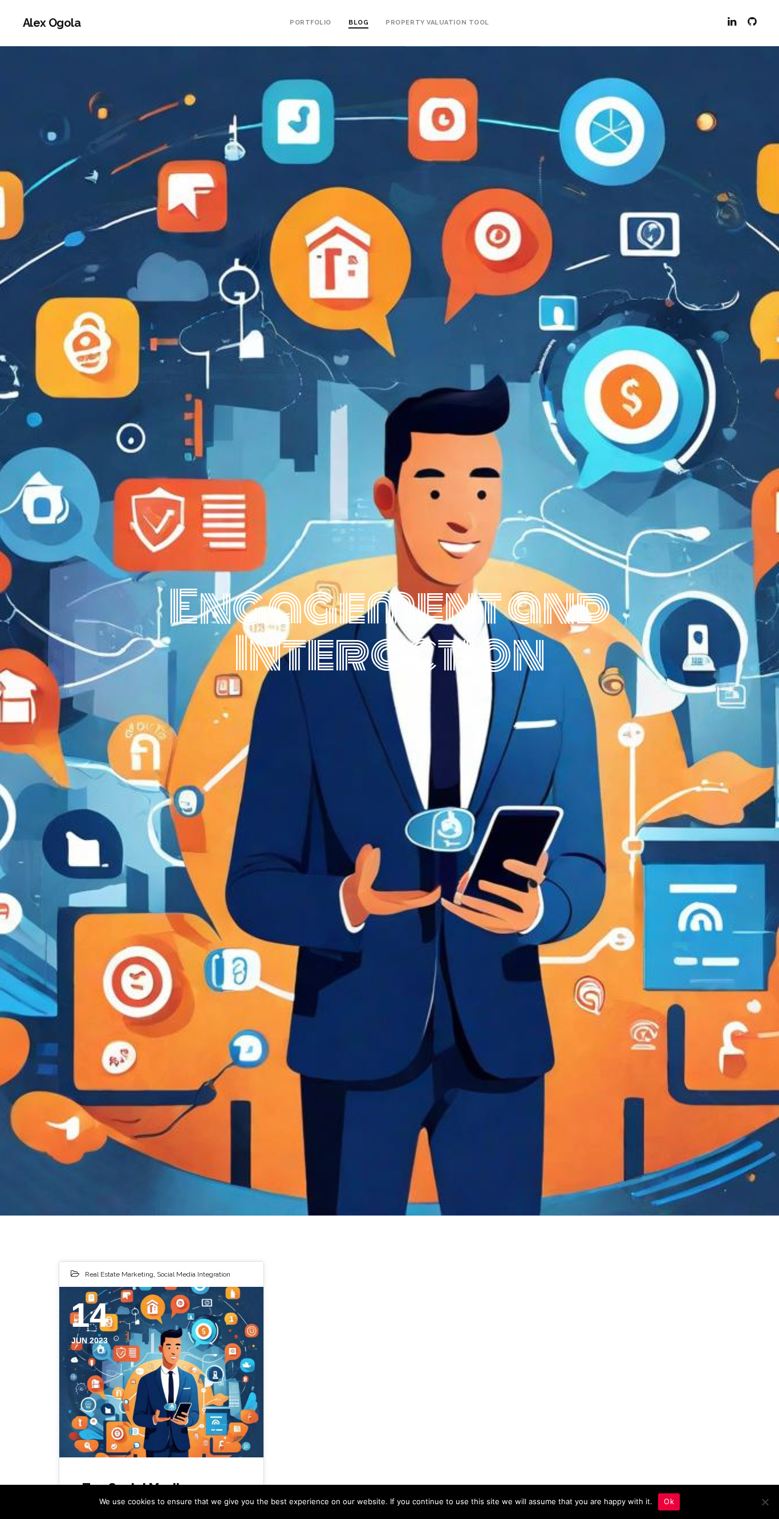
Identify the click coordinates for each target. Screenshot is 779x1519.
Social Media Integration (193, 1274)
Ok (669, 1501)
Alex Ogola (51, 23)
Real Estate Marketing (119, 1274)
